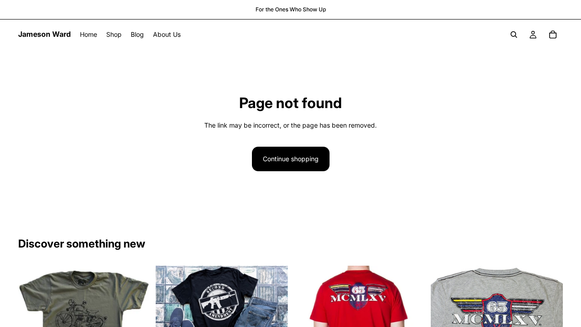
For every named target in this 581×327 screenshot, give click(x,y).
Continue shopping (291, 159)
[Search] (514, 35)
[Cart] (553, 35)
